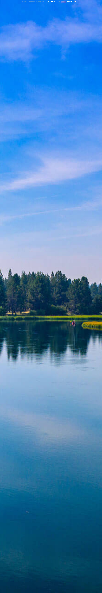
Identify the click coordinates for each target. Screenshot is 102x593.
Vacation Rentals (25, 1)
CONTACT (63, 1)
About (59, 1)
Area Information (32, 1)
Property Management (40, 1)
